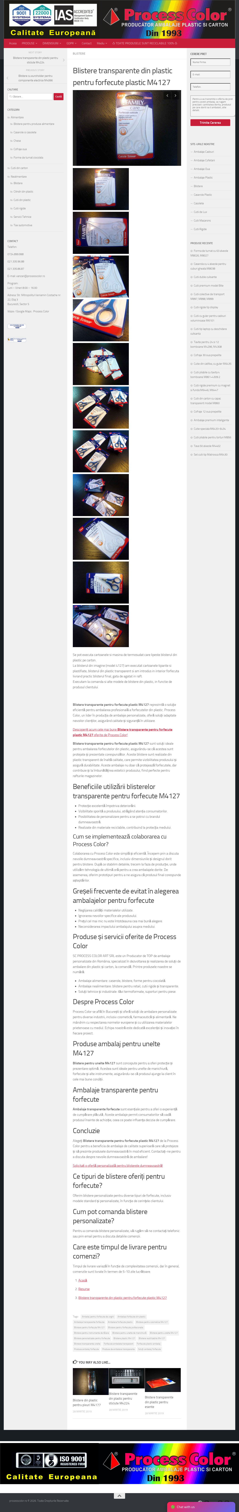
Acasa (13, 43)
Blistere (79, 53)
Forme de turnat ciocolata (28, 157)
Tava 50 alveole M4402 (207, 446)
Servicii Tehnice (22, 217)
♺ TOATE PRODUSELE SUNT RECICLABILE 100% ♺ (144, 43)
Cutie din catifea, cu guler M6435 (212, 363)
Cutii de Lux (200, 212)
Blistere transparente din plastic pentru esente (159, 1402)
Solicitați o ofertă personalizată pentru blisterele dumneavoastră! (118, 1166)
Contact (87, 43)
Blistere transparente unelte (87, 1343)
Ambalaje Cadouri (204, 151)
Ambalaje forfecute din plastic (131, 1316)
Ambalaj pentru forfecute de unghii (98, 1316)
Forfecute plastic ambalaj (148, 1343)
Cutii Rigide (200, 229)
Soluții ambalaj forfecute (149, 1349)
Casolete (199, 203)
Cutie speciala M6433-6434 (210, 428)
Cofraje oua (20, 149)
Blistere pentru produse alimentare (34, 124)
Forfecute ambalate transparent (118, 1343)
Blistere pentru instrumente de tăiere (91, 1333)
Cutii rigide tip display (206, 307)
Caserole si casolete (25, 132)
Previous (167, 95)
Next (175, 95)
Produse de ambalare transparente (118, 1349)
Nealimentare (19, 176)
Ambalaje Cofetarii (204, 160)
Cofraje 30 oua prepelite (207, 355)
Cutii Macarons (202, 220)
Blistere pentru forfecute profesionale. (125, 1327)
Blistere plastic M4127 (124, 1338)
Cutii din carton (19, 168)
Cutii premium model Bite (209, 285)
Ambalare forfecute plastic (120, 1322)
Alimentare (17, 117)
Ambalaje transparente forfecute (89, 1322)
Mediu (100, 43)
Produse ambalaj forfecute (86, 1349)
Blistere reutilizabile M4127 (152, 1338)
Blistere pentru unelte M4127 (164, 1333)
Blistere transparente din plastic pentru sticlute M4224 (123, 1398)
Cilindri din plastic (23, 191)
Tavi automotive (23, 225)
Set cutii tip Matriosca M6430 (210, 454)
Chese (17, 140)
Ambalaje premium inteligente (211, 420)
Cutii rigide (20, 208)
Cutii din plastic (22, 200)
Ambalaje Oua (202, 169)
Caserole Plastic (203, 194)
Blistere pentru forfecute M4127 (89, 1327)
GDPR (70, 43)
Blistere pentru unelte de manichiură (129, 1333)
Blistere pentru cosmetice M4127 (152, 1322)
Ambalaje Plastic (203, 177)
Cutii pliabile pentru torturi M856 (212, 437)
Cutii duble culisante (205, 277)
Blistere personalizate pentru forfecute (92, 1338)
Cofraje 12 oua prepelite (207, 411)
